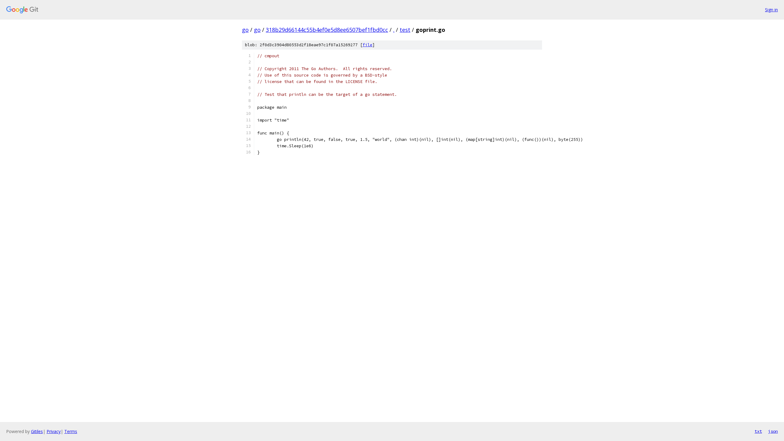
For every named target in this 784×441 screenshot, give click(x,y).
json (773, 431)
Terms (70, 431)
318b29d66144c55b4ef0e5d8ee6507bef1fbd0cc (327, 29)
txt (758, 431)
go (245, 29)
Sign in (771, 10)
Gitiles (37, 431)
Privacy (54, 431)
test (405, 29)
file (367, 44)
